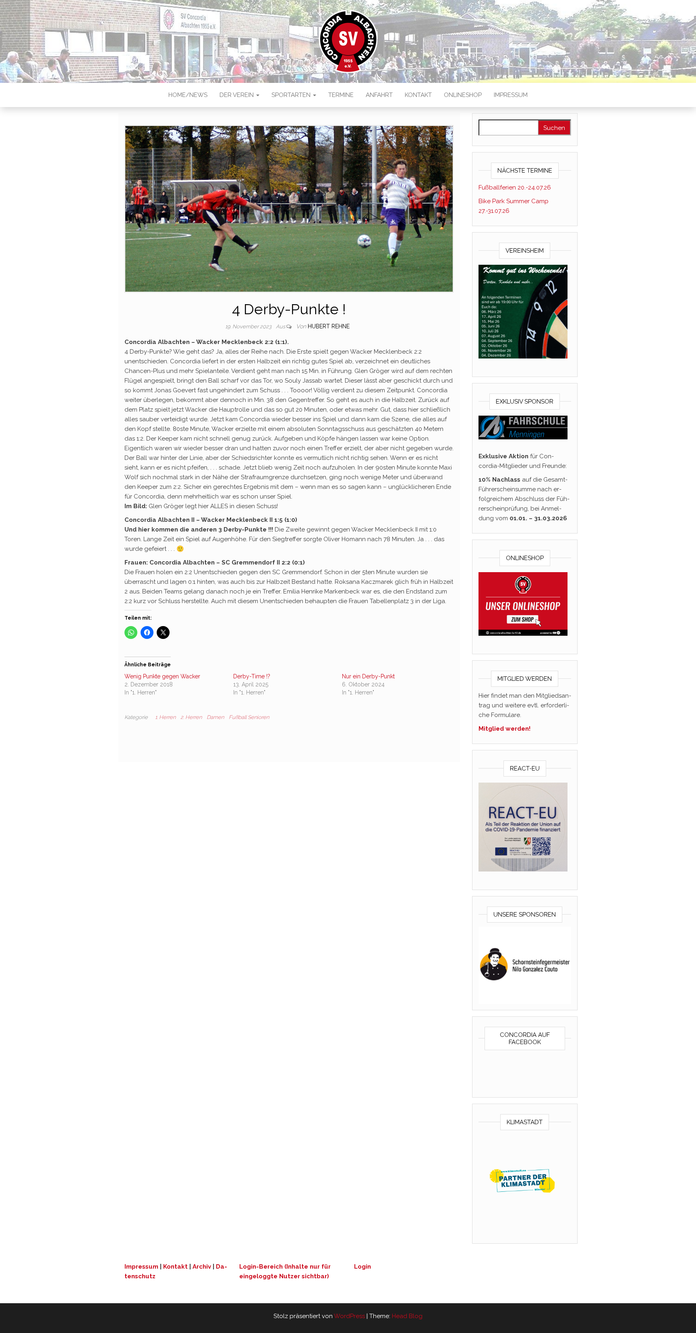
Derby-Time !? (251, 676)
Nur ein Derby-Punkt (368, 676)
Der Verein (237, 95)
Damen (215, 717)
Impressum (511, 95)
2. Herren (191, 717)
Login (362, 1266)
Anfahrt (379, 95)
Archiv (202, 1266)
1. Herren (165, 717)
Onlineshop (463, 95)
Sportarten (291, 95)
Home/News (187, 95)
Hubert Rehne (329, 326)
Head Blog (407, 1316)
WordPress (349, 1316)
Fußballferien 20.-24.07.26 (514, 187)
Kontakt (418, 95)
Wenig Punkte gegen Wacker (162, 676)
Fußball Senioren (249, 717)
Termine (341, 95)
